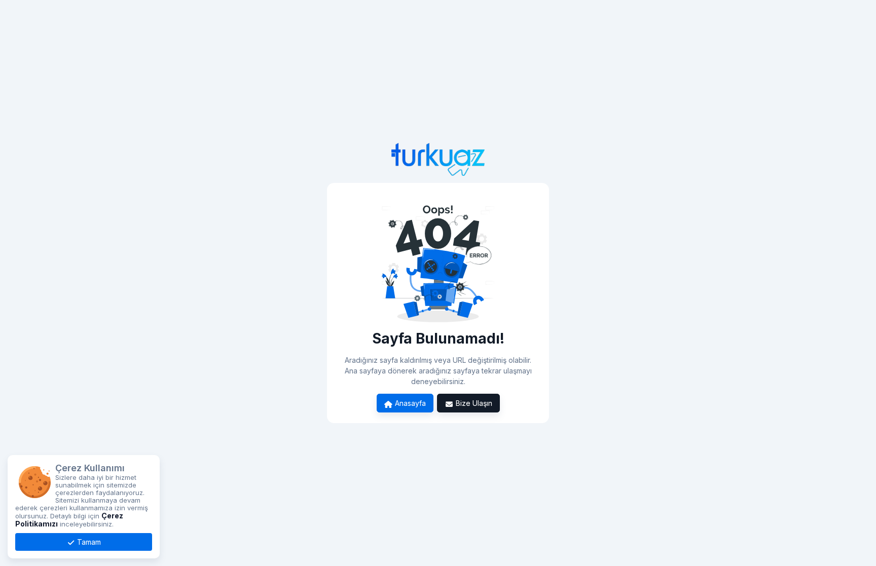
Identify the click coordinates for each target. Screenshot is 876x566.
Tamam (88, 542)
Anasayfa (409, 403)
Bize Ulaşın (473, 403)
